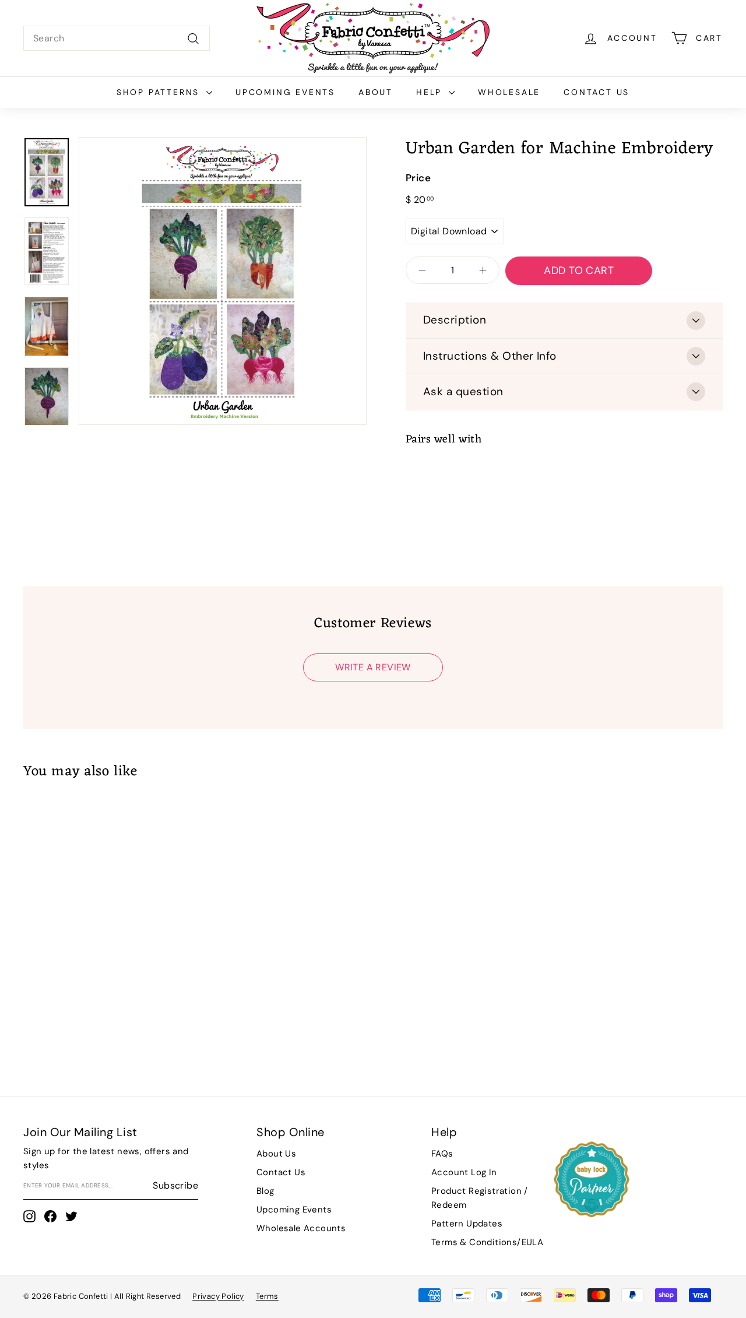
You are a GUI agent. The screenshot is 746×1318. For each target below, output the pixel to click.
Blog (265, 1191)
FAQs (442, 1153)
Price (418, 177)
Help (431, 92)
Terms (267, 1296)
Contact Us (596, 92)
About (375, 92)
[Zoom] (222, 281)
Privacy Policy (218, 1296)
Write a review (373, 667)
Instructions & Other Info (490, 356)
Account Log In (464, 1172)
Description (454, 319)
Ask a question (463, 391)
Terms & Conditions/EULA (487, 1242)
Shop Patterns (160, 92)
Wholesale (509, 92)
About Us (276, 1153)
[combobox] (116, 38)
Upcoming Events (285, 92)
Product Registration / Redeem (479, 1198)
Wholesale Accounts (301, 1228)
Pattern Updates (466, 1223)
